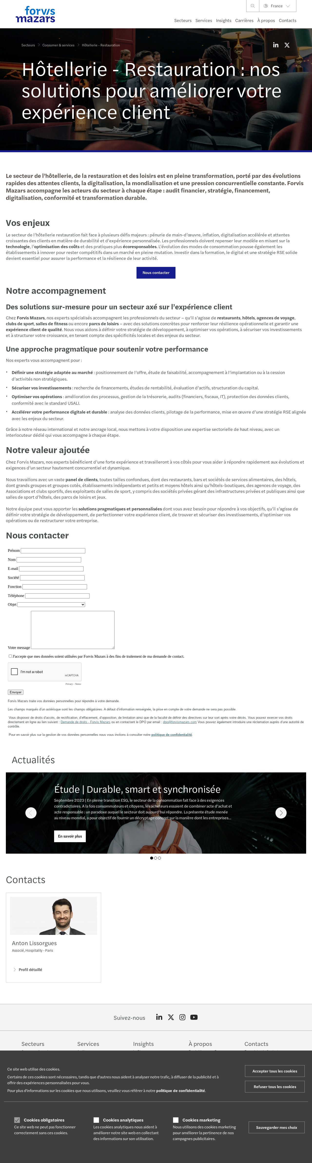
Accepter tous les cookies (275, 1071)
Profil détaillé (30, 969)
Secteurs (183, 20)
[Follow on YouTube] (194, 1017)
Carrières (244, 20)
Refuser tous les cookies (275, 1086)
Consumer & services (58, 44)
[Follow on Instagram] (182, 1017)
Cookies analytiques (123, 1120)
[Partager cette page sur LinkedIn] (275, 44)
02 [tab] (155, 858)
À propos (266, 20)
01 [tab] (151, 858)
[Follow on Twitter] (171, 1017)
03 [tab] (159, 858)
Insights (223, 20)
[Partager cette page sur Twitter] (287, 44)
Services (203, 20)
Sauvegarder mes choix (276, 1127)
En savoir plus (70, 836)
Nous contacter (156, 272)
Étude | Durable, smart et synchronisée (137, 789)
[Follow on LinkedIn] (159, 1017)
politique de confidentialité (180, 1090)
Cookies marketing (201, 1120)
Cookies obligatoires (44, 1120)
